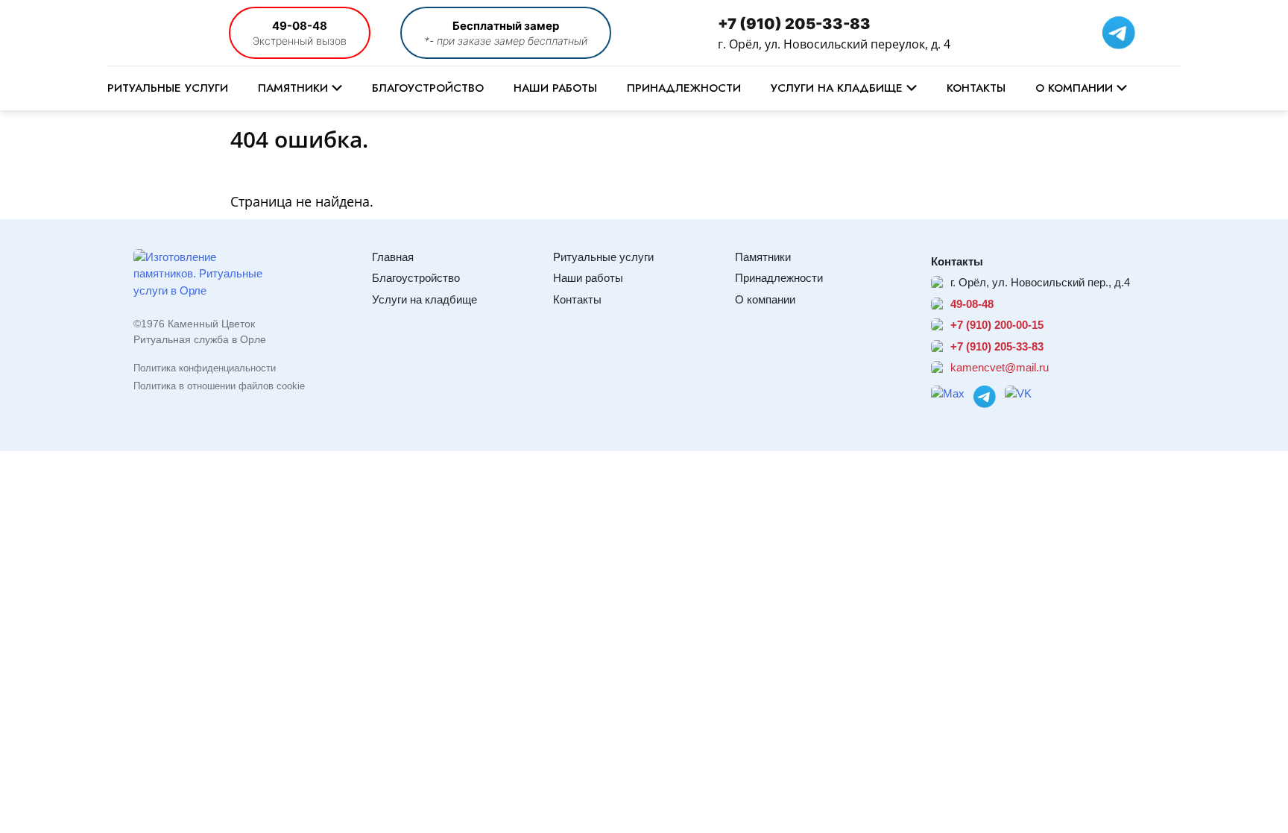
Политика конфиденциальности (204, 368)
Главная (393, 257)
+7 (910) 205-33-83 (794, 24)
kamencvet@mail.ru (999, 367)
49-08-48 (299, 26)
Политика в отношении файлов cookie (219, 386)
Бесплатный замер (505, 26)
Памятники (293, 88)
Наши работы (555, 88)
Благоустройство (428, 88)
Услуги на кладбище (837, 88)
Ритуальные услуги (167, 88)
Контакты (976, 88)
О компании (1074, 88)
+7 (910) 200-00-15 (997, 324)
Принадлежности (684, 88)
